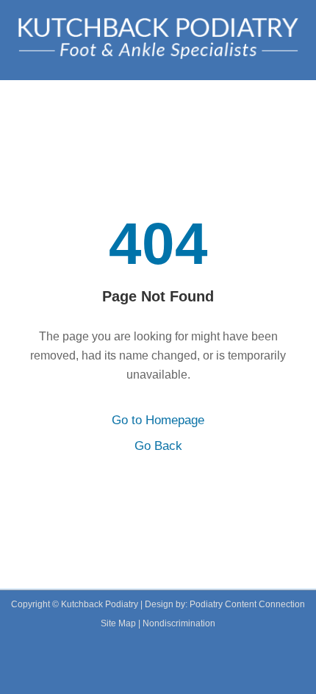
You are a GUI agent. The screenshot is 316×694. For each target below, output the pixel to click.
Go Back (158, 446)
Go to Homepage (158, 420)
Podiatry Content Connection (247, 604)
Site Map (118, 623)
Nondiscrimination (179, 623)
